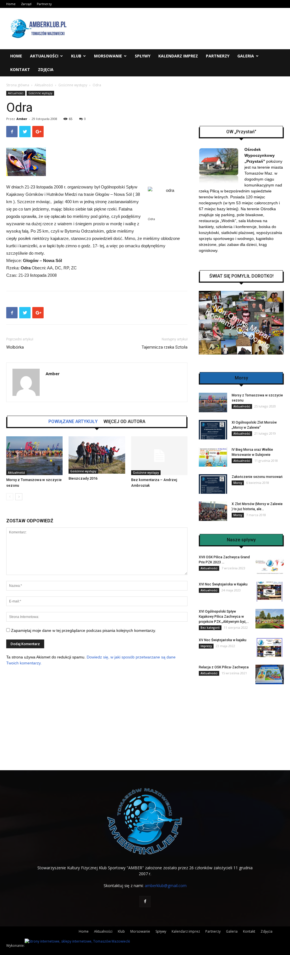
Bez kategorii (210, 628)
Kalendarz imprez (178, 56)
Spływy (142, 56)
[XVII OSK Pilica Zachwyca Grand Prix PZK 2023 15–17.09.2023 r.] (269, 564)
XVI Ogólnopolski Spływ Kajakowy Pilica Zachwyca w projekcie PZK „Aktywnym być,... (224, 617)
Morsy (237, 483)
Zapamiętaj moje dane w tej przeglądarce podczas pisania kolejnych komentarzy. (83, 630)
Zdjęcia (46, 69)
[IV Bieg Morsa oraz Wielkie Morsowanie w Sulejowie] (213, 457)
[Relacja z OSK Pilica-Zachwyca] (269, 674)
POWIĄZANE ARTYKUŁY (73, 421)
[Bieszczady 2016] (97, 455)
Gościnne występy (72, 85)
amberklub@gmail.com (166, 885)
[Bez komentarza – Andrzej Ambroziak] (159, 455)
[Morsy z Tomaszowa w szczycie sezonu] (34, 455)
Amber (21, 119)
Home (11, 4)
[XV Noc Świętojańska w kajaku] (269, 647)
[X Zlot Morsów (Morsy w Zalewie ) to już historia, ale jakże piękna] (213, 511)
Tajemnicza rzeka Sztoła (164, 347)
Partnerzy (44, 4)
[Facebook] (145, 901)
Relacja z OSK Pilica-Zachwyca (224, 667)
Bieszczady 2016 (83, 478)
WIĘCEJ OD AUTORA (124, 421)
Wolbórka (15, 347)
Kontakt (20, 69)
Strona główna (17, 85)
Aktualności (44, 56)
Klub (76, 56)
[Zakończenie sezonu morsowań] (213, 484)
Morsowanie (108, 56)
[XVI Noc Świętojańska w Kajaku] (269, 592)
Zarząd (26, 4)
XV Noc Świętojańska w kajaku (222, 640)
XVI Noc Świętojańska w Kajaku (223, 584)
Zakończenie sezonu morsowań (257, 477)
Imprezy (206, 646)
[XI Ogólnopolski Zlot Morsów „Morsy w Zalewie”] (213, 429)
